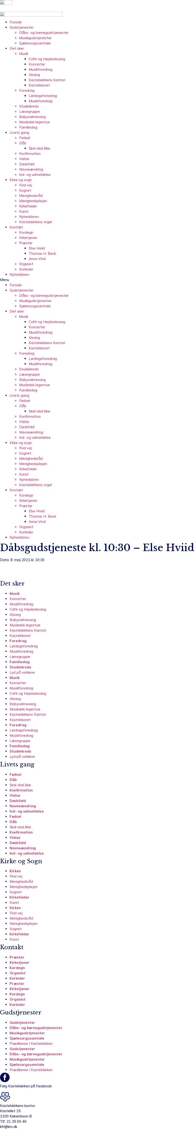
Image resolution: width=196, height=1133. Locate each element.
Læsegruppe (29, 111)
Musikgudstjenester (35, 38)
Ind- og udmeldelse (35, 174)
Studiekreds (29, 106)
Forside (16, 22)
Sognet (25, 190)
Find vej (25, 185)
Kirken (15, 871)
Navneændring (31, 169)
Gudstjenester (21, 27)
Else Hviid (37, 248)
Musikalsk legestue (34, 122)
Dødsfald (26, 164)
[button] (98, 279)
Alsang (34, 74)
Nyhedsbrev (29, 216)
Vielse (24, 159)
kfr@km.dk (8, 1126)
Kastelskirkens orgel (35, 222)
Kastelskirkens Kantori (47, 80)
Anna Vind (37, 258)
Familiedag (28, 127)
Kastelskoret (39, 85)
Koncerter (37, 64)
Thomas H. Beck (42, 253)
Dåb (22, 143)
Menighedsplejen (33, 201)
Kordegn (26, 232)
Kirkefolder (28, 206)
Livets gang (19, 132)
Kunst (24, 211)
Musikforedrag (40, 69)
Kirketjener (28, 237)
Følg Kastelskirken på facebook (26, 1086)
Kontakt (16, 227)
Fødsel (24, 138)
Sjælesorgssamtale (35, 43)
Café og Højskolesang (47, 59)
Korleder (26, 269)
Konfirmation (30, 153)
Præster (26, 243)
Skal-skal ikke (39, 148)
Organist (26, 264)
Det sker (17, 48)
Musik (23, 53)
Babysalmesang (32, 116)
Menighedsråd (31, 195)
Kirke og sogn (21, 180)
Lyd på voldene (22, 672)
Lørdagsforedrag (43, 95)
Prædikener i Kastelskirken (31, 1043)
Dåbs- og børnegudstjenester (44, 32)
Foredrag (26, 90)
